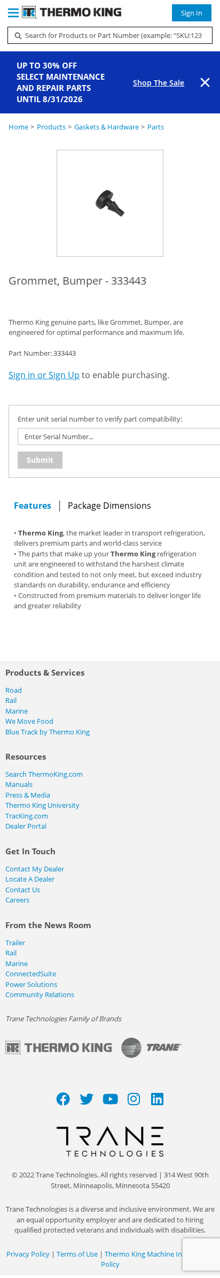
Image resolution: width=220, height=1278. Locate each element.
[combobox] (105, 35)
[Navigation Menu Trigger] (13, 13)
